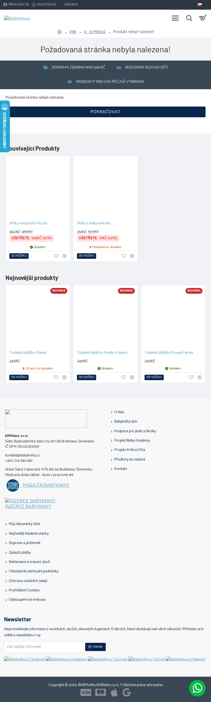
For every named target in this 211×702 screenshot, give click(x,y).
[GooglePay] (127, 692)
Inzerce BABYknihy (28, 506)
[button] (19, 256)
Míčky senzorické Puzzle (28, 223)
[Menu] (175, 18)
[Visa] (85, 692)
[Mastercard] (100, 692)
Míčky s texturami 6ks (93, 223)
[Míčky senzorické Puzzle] (38, 188)
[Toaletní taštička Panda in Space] (105, 317)
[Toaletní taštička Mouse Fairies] (173, 317)
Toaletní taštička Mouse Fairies (169, 353)
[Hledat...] (189, 18)
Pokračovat (105, 112)
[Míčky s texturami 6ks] (105, 188)
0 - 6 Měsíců (95, 32)
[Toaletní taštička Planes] (38, 317)
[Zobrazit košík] (203, 18)
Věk (72, 32)
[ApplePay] (114, 692)
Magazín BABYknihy (46, 485)
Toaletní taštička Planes (27, 353)
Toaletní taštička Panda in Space (102, 353)
